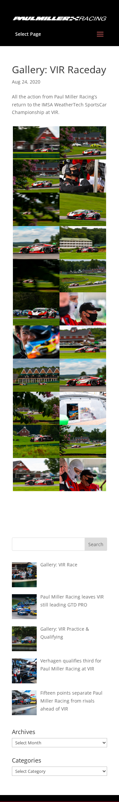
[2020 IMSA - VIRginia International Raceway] (36, 491)
